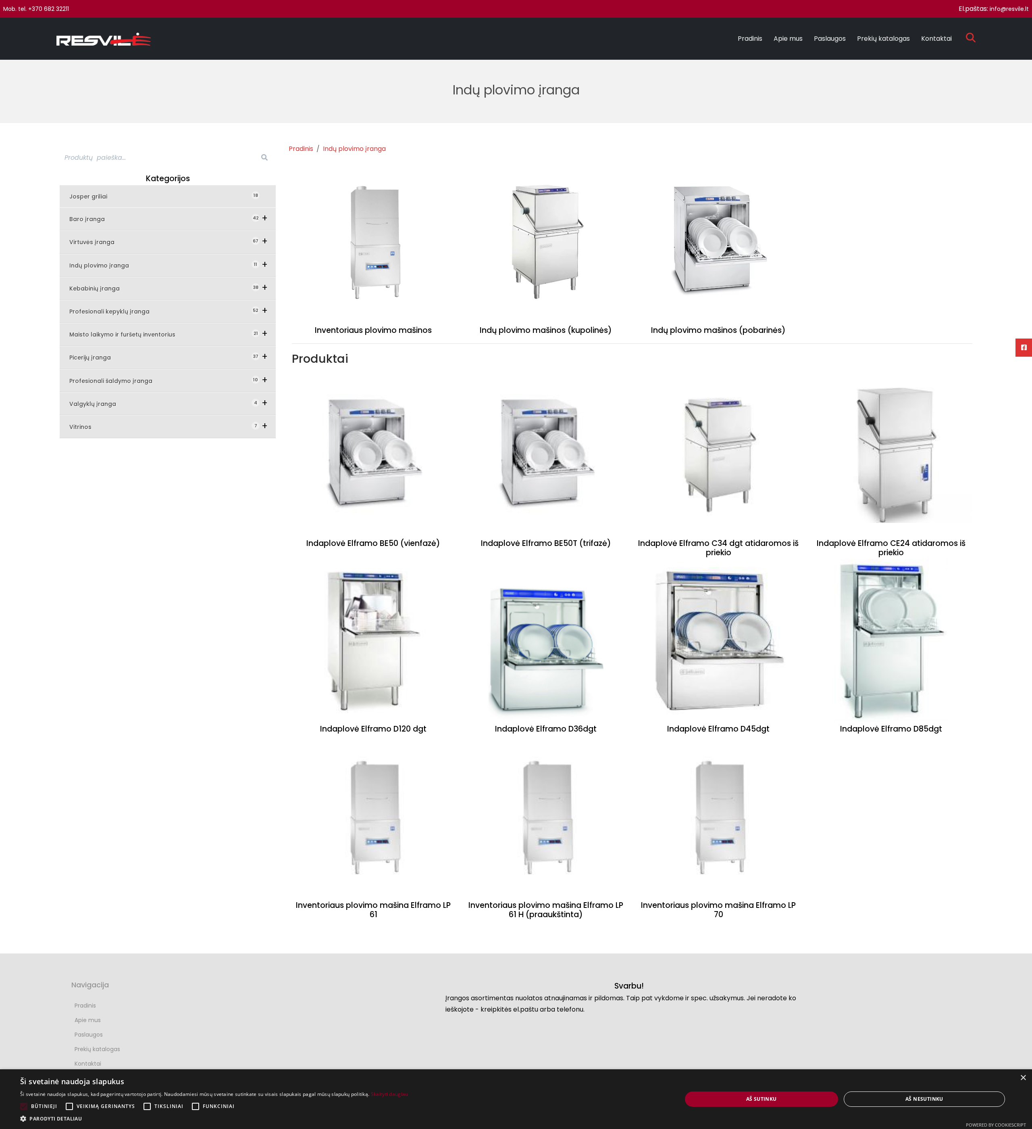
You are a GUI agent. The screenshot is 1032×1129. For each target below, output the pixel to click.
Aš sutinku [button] (761, 1099)
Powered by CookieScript (996, 1125)
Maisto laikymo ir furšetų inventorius (128, 334)
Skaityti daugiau (389, 1094)
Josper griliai (93, 196)
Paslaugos (830, 38)
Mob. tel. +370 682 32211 (36, 9)
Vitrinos (86, 426)
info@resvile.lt (1009, 9)
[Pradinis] (106, 39)
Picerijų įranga (95, 357)
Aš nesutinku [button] (924, 1099)
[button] (214, 1118)
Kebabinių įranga (100, 288)
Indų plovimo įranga (104, 265)
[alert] (516, 1099)
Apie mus (788, 38)
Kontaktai (936, 38)
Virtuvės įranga (97, 242)
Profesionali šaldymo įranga (116, 380)
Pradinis (750, 38)
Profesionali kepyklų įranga (115, 311)
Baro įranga (92, 219)
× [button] (1023, 1078)
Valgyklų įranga (98, 403)
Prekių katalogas (883, 38)
